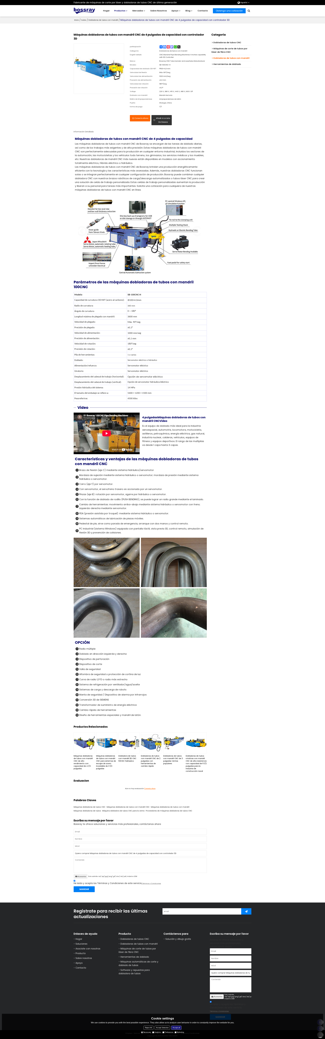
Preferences (169, 1032)
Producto (81, 953)
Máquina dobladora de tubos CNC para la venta (123, 811)
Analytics (157, 1032)
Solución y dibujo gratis (178, 939)
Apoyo (174, 10)
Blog (187, 10)
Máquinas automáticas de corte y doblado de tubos (138, 963)
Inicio (76, 20)
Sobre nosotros (158, 10)
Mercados (137, 10)
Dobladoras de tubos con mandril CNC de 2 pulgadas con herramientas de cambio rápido (150, 761)
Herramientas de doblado (134, 956)
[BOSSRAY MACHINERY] (84, 11)
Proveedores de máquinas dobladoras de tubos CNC (169, 811)
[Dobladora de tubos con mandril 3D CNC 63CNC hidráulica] (129, 742)
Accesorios (81, 876)
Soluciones (81, 943)
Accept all (176, 1028)
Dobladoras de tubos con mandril (103, 20)
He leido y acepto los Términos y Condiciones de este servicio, (117, 883)
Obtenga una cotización (229, 10)
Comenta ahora (149, 788)
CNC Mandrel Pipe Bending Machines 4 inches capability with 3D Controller (182, 55)
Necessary (147, 1032)
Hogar (106, 10)
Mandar (84, 889)
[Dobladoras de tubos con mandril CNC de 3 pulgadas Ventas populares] (173, 742)
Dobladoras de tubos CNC (134, 939)
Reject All (148, 1028)
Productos (119, 10)
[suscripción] (246, 911)
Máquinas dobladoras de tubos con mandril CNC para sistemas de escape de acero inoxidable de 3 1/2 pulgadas (106, 762)
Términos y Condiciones (151, 883)
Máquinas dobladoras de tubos (87, 811)
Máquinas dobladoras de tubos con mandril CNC (128, 807)
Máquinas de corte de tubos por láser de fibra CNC (137, 950)
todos (83, 20)
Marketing (180, 1032)
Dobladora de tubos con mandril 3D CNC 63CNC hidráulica (127, 758)
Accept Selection (162, 1028)
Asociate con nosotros (88, 948)
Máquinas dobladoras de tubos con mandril (170, 807)
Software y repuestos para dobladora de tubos (134, 972)
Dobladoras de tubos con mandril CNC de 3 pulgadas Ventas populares (173, 760)
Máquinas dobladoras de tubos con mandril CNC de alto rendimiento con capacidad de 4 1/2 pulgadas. (83, 762)
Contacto (203, 10)
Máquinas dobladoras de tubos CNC (89, 807)
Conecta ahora (141, 118)
